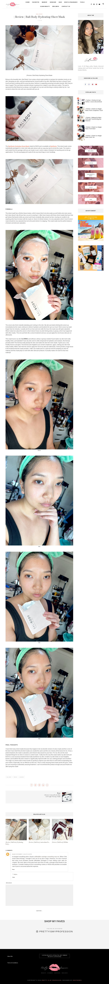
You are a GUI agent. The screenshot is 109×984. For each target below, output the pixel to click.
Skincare (53, 2)
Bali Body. (53, 146)
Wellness (55, 6)
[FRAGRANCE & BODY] (90, 179)
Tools (82, 2)
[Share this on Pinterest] (39, 785)
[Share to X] (35, 785)
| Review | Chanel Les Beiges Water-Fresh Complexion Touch (94, 109)
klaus (14, 854)
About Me (10, 956)
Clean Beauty (45, 6)
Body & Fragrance (70, 2)
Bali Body (39, 14)
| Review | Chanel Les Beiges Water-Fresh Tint (93, 136)
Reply (13, 869)
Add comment (9, 882)
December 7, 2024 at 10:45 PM (24, 854)
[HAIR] (90, 203)
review (15, 777)
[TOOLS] (90, 191)
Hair (60, 2)
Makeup (44, 2)
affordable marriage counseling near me (47, 856)
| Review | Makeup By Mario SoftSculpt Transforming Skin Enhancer (93, 119)
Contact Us (66, 6)
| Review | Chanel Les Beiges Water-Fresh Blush (93, 127)
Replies (15, 874)
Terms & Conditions (12, 962)
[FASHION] (90, 167)
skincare (22, 777)
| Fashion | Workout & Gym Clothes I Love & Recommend (93, 101)
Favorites (35, 2)
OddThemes (77, 980)
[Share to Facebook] (31, 785)
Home (28, 2)
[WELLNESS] (90, 155)
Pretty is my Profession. (52, 980)
